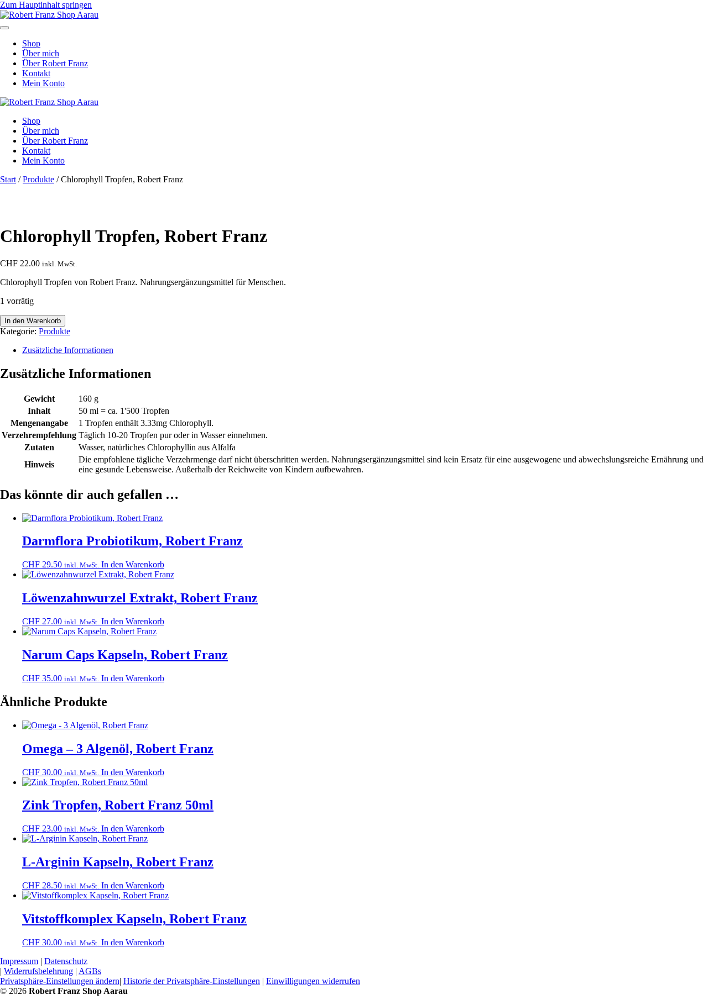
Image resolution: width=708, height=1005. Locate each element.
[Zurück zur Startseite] (49, 14)
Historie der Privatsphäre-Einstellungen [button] (191, 981)
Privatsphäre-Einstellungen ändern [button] (59, 981)
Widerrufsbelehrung (38, 971)
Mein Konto (43, 83)
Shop (31, 43)
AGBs (90, 971)
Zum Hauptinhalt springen (46, 4)
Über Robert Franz (55, 63)
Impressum (19, 961)
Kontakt (36, 73)
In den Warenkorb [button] (132, 564)
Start (8, 179)
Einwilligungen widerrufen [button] (313, 981)
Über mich (40, 53)
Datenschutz (65, 961)
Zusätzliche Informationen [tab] (67, 350)
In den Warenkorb (32, 321)
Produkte (38, 179)
